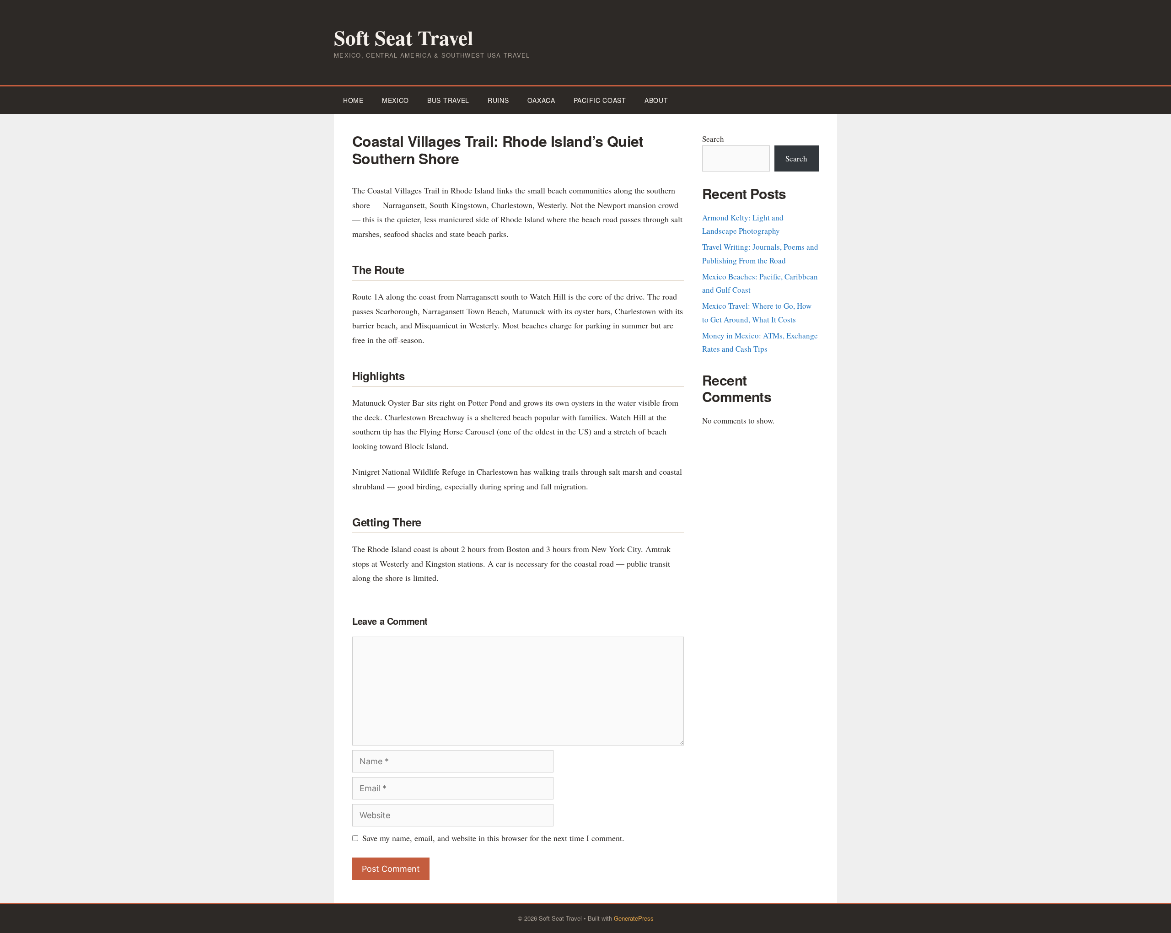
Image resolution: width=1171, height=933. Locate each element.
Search (713, 139)
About (656, 100)
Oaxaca (541, 100)
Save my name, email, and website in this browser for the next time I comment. (493, 837)
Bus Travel (448, 100)
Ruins (498, 100)
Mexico (395, 100)
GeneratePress (634, 918)
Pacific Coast (600, 100)
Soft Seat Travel (403, 37)
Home (353, 100)
